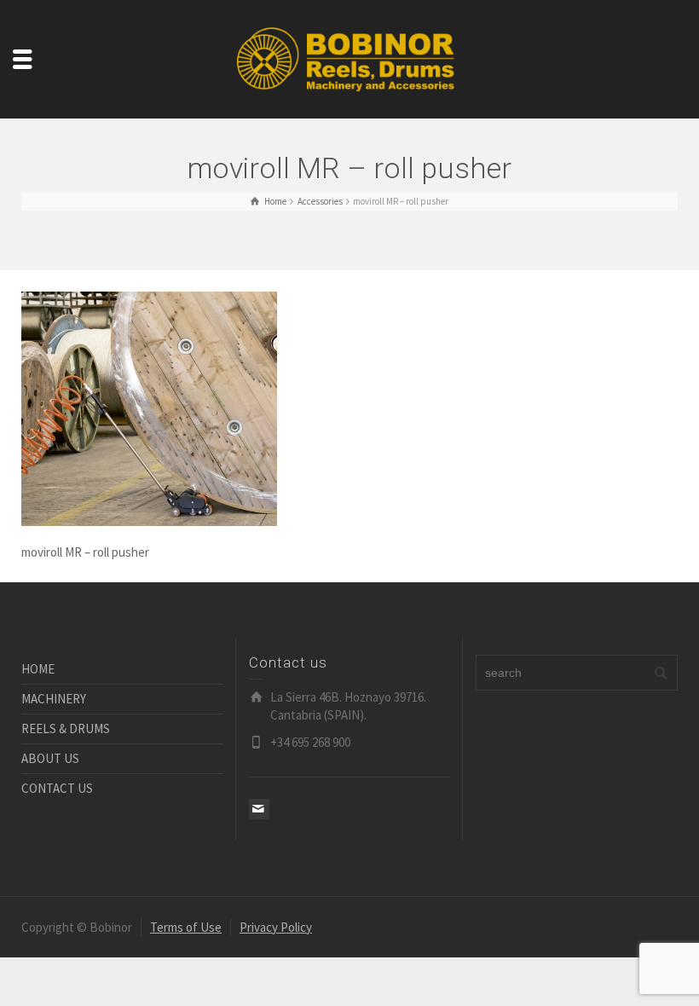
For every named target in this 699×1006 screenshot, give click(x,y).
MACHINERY (53, 699)
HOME (38, 669)
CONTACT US (57, 788)
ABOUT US (50, 758)
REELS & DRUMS (65, 728)
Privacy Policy (276, 927)
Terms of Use (186, 927)
